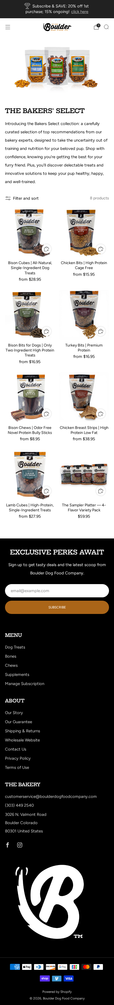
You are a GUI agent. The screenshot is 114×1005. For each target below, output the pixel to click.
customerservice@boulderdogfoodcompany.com (51, 796)
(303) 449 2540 (19, 805)
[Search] (106, 27)
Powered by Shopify (57, 992)
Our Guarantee (18, 721)
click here (79, 11)
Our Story (14, 712)
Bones (10, 656)
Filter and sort (26, 198)
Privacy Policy (18, 758)
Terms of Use (17, 767)
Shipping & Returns (22, 730)
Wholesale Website (22, 740)
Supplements (17, 674)
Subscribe (57, 607)
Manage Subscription (24, 683)
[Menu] (8, 27)
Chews (11, 665)
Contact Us (15, 749)
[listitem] (57, 9)
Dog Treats (15, 647)
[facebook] (7, 845)
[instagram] (20, 845)
